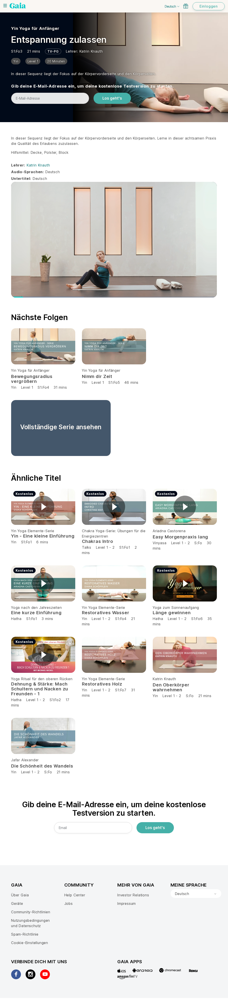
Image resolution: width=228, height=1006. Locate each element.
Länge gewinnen (172, 612)
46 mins (131, 382)
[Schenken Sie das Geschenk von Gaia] (185, 6)
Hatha (16, 618)
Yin (13, 387)
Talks (86, 547)
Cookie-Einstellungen (29, 942)
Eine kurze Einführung (36, 612)
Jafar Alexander (25, 760)
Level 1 (27, 387)
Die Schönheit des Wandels (42, 766)
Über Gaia (20, 895)
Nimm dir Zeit (97, 376)
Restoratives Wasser (105, 612)
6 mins (42, 542)
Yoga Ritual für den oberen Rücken (42, 679)
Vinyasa (160, 543)
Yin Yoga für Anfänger (35, 28)
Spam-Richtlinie (25, 934)
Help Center (74, 895)
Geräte (17, 903)
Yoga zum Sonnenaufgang (176, 607)
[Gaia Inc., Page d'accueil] (18, 5)
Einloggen (209, 6)
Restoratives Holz (102, 684)
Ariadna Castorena (169, 531)
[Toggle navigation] (5, 5)
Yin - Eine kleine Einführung (43, 536)
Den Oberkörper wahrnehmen (171, 687)
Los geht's (112, 98)
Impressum (126, 903)
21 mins (205, 696)
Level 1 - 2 (105, 547)
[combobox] (196, 893)
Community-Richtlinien (30, 912)
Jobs (68, 903)
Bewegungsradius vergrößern (32, 379)
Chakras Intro (97, 541)
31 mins (60, 387)
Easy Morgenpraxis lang (180, 537)
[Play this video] (43, 507)
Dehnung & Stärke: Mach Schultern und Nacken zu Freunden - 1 (39, 688)
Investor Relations (133, 895)
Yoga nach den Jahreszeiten (36, 607)
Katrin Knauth (91, 51)
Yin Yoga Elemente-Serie (32, 531)
